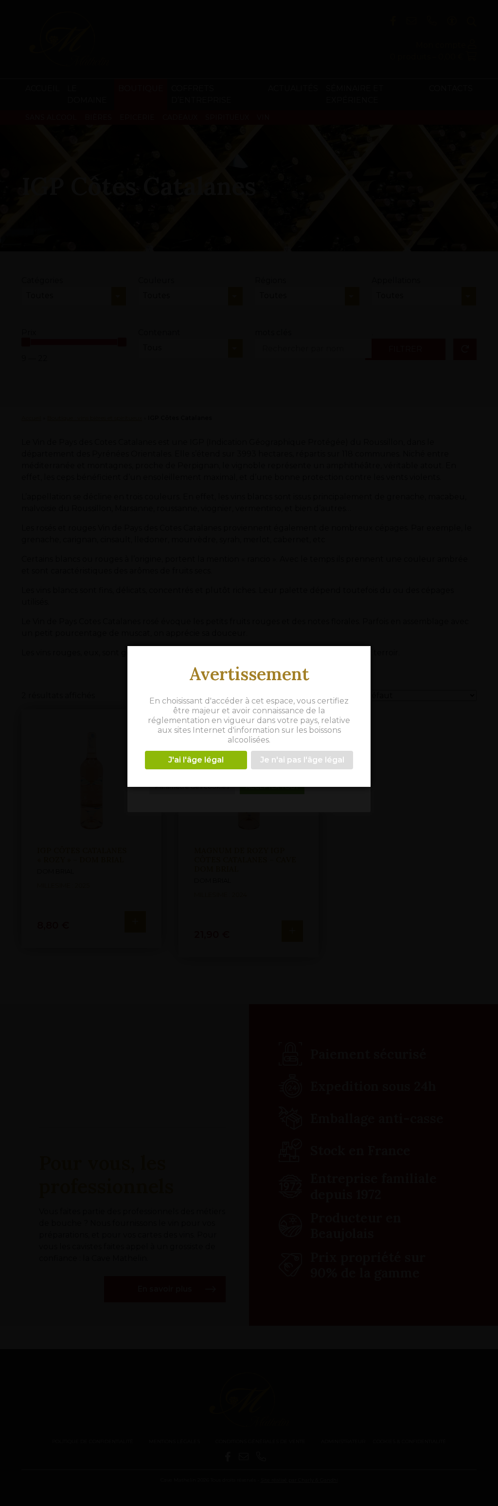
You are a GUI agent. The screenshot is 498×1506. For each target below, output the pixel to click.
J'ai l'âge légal (196, 759)
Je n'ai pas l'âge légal (302, 759)
